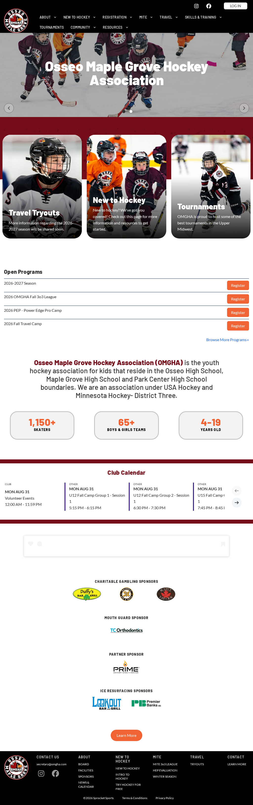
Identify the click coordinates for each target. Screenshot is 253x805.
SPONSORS (86, 776)
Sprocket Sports (103, 798)
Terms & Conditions (134, 798)
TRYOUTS (197, 764)
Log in (235, 6)
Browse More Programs (226, 339)
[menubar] (142, 22)
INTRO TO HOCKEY (122, 777)
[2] (131, 111)
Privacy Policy (165, 798)
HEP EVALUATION (165, 770)
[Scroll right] (237, 503)
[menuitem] (48, 17)
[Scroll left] (237, 491)
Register (238, 285)
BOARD (83, 764)
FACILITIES (85, 770)
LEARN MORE (237, 764)
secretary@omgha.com (51, 764)
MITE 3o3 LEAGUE (165, 764)
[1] (124, 111)
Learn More (126, 735)
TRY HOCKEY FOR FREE (128, 787)
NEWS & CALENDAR (86, 784)
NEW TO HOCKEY (128, 768)
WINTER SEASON (164, 776)
